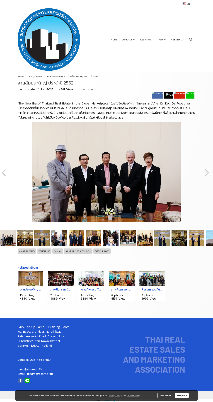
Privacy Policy (115, 395)
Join (161, 39)
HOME (114, 39)
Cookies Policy (133, 395)
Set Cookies (165, 395)
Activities (145, 39)
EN (188, 4)
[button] (190, 39)
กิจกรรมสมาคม (86, 89)
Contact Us (177, 39)
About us (127, 39)
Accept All (182, 395)
